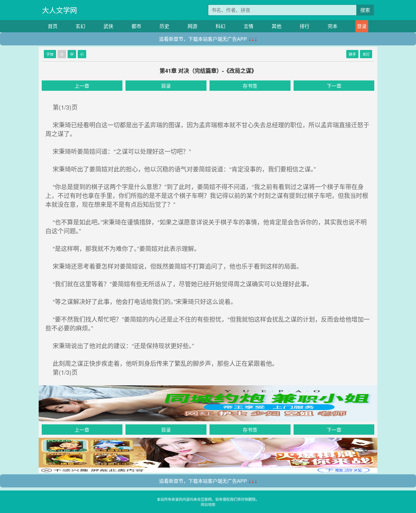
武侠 (108, 26)
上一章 (82, 85)
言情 (248, 26)
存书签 (250, 85)
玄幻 (80, 26)
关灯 (366, 54)
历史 (164, 26)
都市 (136, 26)
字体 (50, 54)
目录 (166, 85)
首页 (53, 26)
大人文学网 (59, 10)
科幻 (220, 26)
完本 (332, 26)
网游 (192, 26)
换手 (352, 54)
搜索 (365, 9)
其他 (276, 26)
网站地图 (208, 504)
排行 (304, 26)
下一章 (334, 85)
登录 (362, 26)
